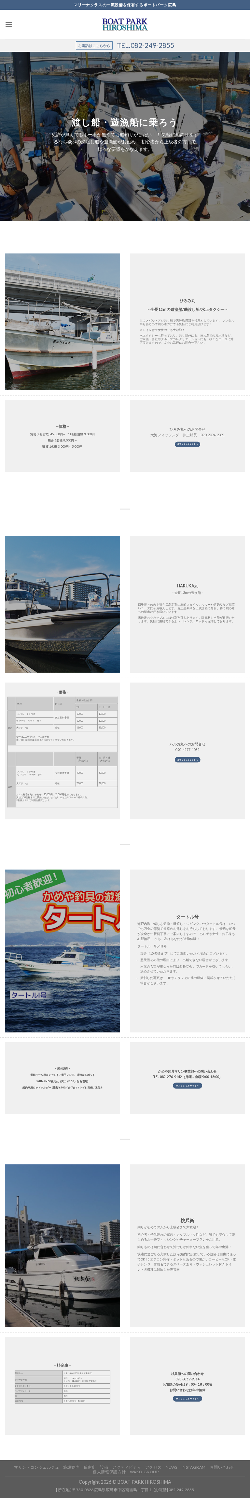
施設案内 (71, 1467)
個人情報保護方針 (109, 1471)
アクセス (153, 1467)
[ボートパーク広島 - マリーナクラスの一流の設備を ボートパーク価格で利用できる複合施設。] (125, 24)
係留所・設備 (96, 1467)
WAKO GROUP (144, 1471)
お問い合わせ (222, 1467)
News (171, 1467)
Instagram (194, 1467)
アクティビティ (126, 1467)
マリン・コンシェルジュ (36, 1467)
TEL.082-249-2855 (145, 45)
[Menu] (9, 24)
